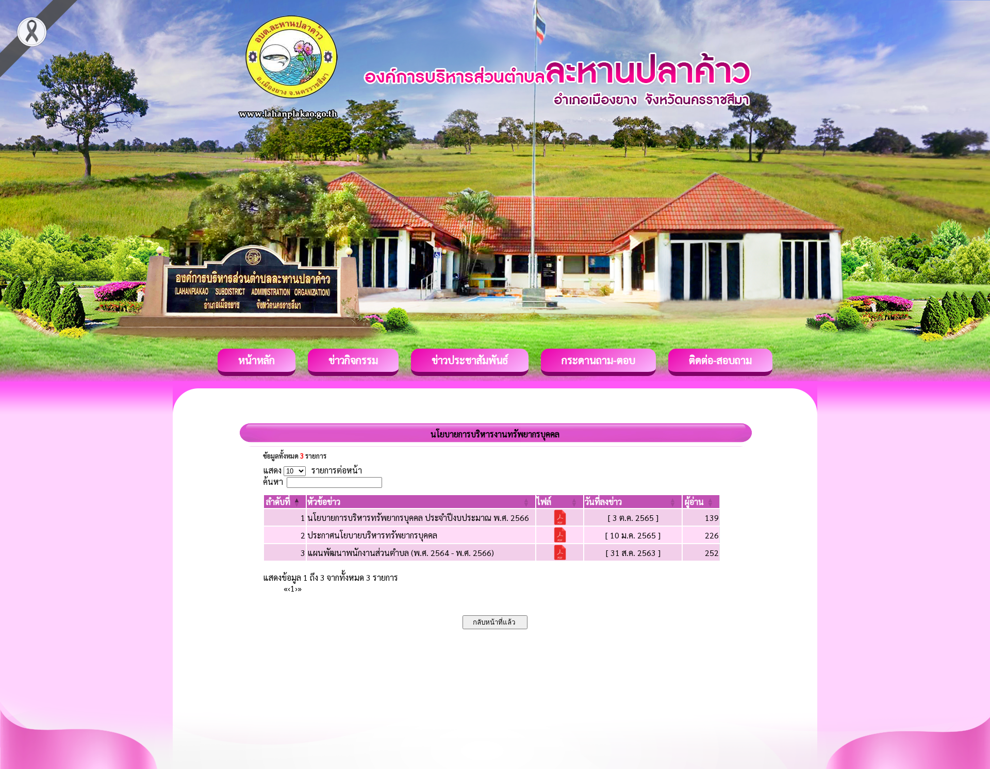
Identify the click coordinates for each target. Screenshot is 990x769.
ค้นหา (273, 481)
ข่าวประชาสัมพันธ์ (470, 360)
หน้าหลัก (256, 360)
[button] (278, 501)
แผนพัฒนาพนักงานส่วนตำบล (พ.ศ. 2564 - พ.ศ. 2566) (400, 552)
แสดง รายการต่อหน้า (312, 470)
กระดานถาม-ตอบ (598, 360)
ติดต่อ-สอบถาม (720, 360)
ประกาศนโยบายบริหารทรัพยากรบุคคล (372, 535)
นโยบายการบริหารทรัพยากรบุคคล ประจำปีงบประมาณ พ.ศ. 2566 (418, 517)
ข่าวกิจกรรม (353, 360)
